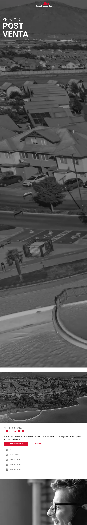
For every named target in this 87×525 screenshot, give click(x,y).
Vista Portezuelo (15, 455)
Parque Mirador (15, 460)
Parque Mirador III (15, 469)
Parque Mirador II (15, 464)
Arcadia (12, 450)
